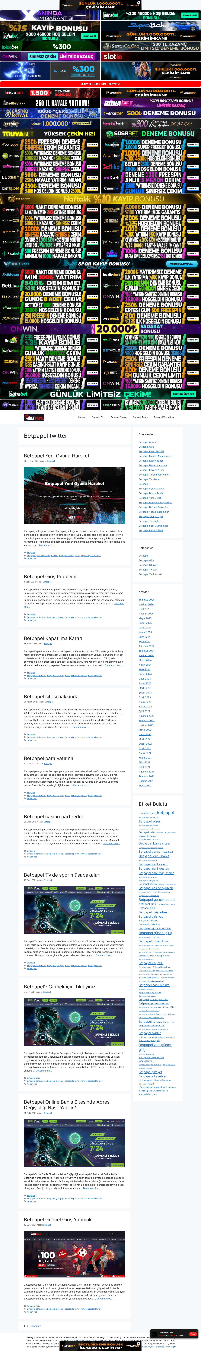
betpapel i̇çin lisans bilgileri (164, 945)
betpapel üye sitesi (145, 1068)
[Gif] (100, 199)
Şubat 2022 (145, 743)
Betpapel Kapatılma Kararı (53, 638)
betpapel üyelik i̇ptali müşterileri (150, 1065)
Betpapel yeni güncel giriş (155, 1047)
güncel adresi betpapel (150, 1087)
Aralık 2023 (145, 683)
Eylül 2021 (144, 767)
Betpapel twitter (66, 555)
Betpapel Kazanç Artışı (151, 470)
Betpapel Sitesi (169, 1007)
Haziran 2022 (146, 725)
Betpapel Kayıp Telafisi (151, 451)
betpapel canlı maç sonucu (148, 877)
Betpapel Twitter (141, 417)
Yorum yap (32, 558)
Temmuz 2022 (147, 720)
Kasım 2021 (145, 757)
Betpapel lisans (145, 967)
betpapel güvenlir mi (146, 945)
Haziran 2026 (146, 604)
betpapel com (164, 892)
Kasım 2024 (145, 632)
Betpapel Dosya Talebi (151, 493)
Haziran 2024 (146, 655)
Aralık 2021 (145, 753)
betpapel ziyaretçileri (146, 1054)
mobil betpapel (145, 1091)
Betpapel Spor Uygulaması (153, 525)
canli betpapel (145, 1080)
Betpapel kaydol (146, 956)
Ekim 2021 (144, 762)
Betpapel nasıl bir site (154, 985)
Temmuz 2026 (147, 599)
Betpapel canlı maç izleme (156, 873)
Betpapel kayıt (162, 955)
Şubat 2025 (145, 623)
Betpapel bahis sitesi (36, 617)
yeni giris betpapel (148, 1094)
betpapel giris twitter (166, 904)
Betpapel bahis (147, 832)
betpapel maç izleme (164, 971)
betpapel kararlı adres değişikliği (150, 952)
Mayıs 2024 (145, 660)
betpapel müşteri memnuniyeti (151, 981)
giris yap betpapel (146, 1084)
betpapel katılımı (169, 952)
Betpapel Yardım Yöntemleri (154, 474)
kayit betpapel (169, 1087)
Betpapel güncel (148, 920)
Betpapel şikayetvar (152, 1076)
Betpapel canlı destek (154, 868)
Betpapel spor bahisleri (165, 1014)
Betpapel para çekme (147, 996)
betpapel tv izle (144, 1029)
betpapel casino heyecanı (167, 884)
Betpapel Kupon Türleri (151, 460)
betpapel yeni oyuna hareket (88, 555)
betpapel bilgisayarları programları (151, 848)
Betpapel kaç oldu (151, 963)
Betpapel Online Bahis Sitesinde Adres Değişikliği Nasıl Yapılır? (67, 1104)
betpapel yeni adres (148, 1037)
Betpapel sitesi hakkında (51, 696)
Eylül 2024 (144, 641)
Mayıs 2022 (145, 729)
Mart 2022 (144, 739)
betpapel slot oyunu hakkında (149, 1011)
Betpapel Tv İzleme (149, 479)
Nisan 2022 (145, 734)
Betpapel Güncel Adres (149, 924)
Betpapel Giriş (98, 417)
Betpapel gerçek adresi (157, 900)
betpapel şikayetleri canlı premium (42, 555)
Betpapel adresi (150, 821)
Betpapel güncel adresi (155, 928)
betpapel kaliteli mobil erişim (149, 949)
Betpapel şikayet (150, 1072)
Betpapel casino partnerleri (54, 816)
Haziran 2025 (146, 613)
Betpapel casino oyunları (156, 888)
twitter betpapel (161, 1091)
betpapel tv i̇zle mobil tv (159, 1029)
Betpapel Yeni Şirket (150, 498)
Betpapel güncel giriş (155, 933)
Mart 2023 (144, 688)
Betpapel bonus (149, 851)
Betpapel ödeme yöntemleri (151, 1057)
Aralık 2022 (145, 702)
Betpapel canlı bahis (154, 856)
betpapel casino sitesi (148, 892)
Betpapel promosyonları (76, 617)
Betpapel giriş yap (55, 617)
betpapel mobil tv (166, 974)
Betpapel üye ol (169, 1065)
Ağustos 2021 (146, 771)
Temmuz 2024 (147, 650)
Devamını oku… (47, 545)
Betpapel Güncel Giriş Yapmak (58, 1219)
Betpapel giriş (147, 907)
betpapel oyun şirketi (146, 989)
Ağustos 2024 (146, 646)
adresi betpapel (147, 813)
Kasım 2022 (145, 706)
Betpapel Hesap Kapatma (153, 465)
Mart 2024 (144, 669)
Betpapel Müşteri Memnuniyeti (155, 456)
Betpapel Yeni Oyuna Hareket (56, 456)
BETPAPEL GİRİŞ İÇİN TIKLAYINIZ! (101, 84)
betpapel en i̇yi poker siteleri (149, 896)
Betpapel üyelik (146, 1061)
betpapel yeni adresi (166, 1037)
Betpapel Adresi (147, 442)
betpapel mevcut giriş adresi (149, 974)
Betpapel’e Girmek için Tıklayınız (59, 987)
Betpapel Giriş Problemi (50, 576)
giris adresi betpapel (162, 1080)
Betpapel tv (147, 1021)
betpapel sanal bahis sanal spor (150, 1007)
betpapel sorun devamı (147, 1014)
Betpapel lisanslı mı (161, 967)
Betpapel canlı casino (153, 864)
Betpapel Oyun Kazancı (151, 488)
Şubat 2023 (145, 692)
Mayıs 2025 (145, 618)
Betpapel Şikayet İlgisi (151, 516)
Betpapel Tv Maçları (149, 521)
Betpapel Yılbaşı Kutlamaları (154, 511)
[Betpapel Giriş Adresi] (34, 417)
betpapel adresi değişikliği (148, 825)
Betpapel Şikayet (119, 417)
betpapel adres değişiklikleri (149, 817)
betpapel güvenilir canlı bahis (149, 937)
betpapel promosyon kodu (153, 999)
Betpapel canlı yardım (148, 880)
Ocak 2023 (145, 697)
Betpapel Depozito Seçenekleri (155, 502)
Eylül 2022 (144, 711)
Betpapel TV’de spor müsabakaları (62, 875)
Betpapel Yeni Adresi (164, 417)
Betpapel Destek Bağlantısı (153, 507)
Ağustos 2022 (146, 716)
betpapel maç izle (147, 970)
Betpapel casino (148, 883)
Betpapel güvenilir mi (154, 941)
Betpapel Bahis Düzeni (151, 530)
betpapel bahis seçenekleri (150, 839)
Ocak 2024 (145, 678)
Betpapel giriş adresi (153, 912)
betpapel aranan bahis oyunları (149, 829)
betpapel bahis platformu (147, 836)
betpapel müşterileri (168, 978)
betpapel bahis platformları (166, 833)
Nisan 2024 (145, 664)
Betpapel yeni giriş (149, 1040)
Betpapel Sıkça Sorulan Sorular (151, 1018)
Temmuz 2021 (146, 776)
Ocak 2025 (145, 627)
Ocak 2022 (145, 748)
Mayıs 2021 (145, 785)
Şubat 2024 (145, 674)
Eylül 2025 (144, 609)
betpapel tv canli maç (165, 1022)
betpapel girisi (148, 904)
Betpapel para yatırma (48, 758)
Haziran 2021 (146, 781)
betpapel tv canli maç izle (151, 1025)
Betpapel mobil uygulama (149, 978)
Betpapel (82, 417)
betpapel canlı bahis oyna (148, 860)
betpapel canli (167, 852)
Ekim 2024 (144, 637)
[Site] (50, 144)
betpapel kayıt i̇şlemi (146, 959)
